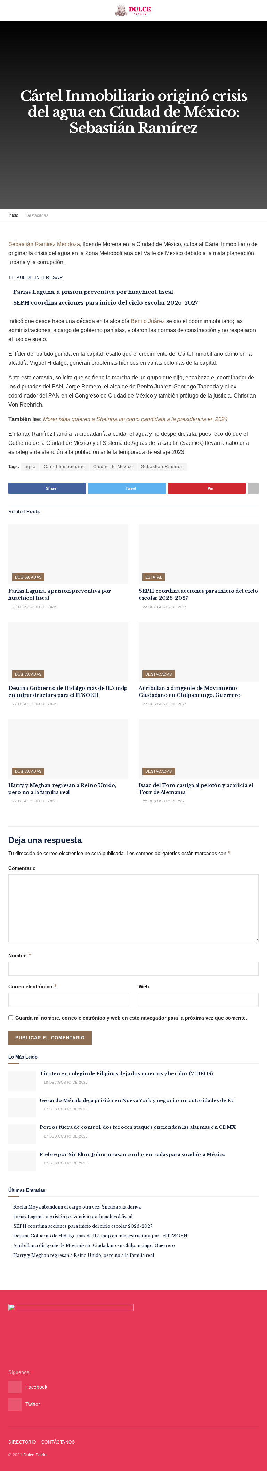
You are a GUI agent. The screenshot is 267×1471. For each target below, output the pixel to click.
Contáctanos (58, 1442)
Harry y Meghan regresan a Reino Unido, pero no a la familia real (62, 788)
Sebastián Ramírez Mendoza (44, 244)
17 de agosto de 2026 (65, 1109)
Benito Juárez (148, 321)
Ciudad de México (113, 466)
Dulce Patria (35, 1455)
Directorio (22, 1442)
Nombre (20, 955)
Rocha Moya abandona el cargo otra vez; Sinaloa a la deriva (77, 1207)
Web (144, 986)
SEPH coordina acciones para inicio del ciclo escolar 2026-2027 (105, 302)
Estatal (153, 577)
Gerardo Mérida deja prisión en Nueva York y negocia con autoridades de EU (137, 1100)
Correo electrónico (32, 986)
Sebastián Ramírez (162, 466)
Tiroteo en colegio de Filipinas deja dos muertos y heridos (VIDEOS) (126, 1074)
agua (30, 466)
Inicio (13, 215)
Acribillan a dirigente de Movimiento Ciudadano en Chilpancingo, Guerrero (190, 691)
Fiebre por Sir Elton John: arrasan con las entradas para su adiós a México (133, 1154)
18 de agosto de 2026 (65, 1082)
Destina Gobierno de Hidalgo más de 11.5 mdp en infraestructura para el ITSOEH (68, 691)
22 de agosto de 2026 (33, 607)
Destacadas (37, 215)
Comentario (22, 868)
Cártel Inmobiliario (64, 466)
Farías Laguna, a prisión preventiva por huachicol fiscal (93, 292)
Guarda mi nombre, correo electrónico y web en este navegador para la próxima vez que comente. (131, 1018)
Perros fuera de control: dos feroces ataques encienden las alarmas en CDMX (138, 1127)
